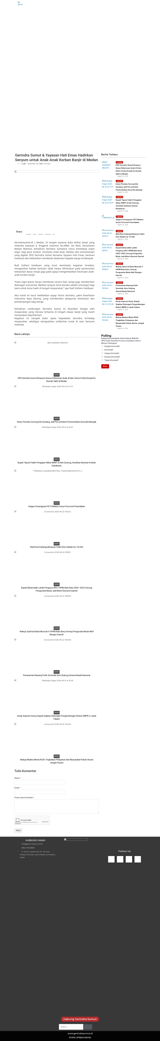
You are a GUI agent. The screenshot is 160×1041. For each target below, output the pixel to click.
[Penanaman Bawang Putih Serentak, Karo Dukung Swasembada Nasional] (108, 287)
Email (17, 788)
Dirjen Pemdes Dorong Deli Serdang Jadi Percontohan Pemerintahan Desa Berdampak (129, 187)
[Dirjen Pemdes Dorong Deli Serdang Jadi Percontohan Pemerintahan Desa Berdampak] (108, 186)
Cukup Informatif (111, 353)
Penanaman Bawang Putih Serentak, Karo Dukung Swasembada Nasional (127, 288)
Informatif (108, 350)
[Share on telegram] (40, 231)
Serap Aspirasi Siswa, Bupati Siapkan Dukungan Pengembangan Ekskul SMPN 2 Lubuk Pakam (130, 304)
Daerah (56, 374)
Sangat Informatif (112, 346)
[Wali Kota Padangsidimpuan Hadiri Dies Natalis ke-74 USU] (108, 235)
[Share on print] (53, 231)
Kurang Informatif (112, 357)
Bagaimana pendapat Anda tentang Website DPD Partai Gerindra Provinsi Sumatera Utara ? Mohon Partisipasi (121, 340)
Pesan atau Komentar (24, 797)
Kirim (18, 830)
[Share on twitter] (34, 231)
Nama (17, 778)
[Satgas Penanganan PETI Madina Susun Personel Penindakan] (108, 220)
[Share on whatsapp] (48, 231)
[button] (80, 1019)
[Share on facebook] (28, 231)
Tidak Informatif (111, 360)
